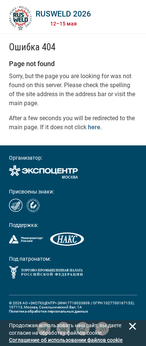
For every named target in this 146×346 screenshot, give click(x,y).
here (94, 127)
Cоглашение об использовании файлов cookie (66, 340)
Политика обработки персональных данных (48, 311)
